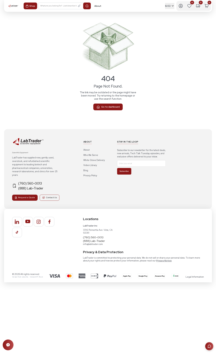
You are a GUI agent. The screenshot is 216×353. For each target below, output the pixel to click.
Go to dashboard (110, 106)
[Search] (87, 6)
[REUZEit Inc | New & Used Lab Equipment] (28, 145)
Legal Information (195, 276)
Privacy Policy (90, 175)
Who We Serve (90, 155)
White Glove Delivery (94, 160)
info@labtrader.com (93, 244)
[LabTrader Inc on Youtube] (28, 222)
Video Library (90, 165)
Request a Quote (26, 197)
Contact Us (51, 197)
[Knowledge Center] (8, 345)
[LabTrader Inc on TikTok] (17, 232)
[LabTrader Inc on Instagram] (39, 222)
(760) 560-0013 (30, 183)
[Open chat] (209, 346)
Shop (32, 6)
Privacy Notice (164, 260)
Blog (85, 170)
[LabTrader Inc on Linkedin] (17, 222)
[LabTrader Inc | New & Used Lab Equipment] (13, 6)
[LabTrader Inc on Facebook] (49, 222)
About (86, 149)
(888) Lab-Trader (30, 188)
